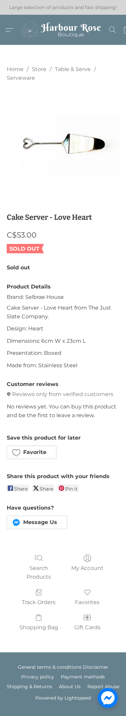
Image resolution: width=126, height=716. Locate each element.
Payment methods (83, 677)
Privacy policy (37, 677)
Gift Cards (87, 627)
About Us (70, 687)
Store (39, 69)
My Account (87, 568)
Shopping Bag (38, 627)
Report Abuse (103, 687)
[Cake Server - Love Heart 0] (63, 145)
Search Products (39, 572)
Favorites (87, 602)
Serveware (21, 78)
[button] (63, 30)
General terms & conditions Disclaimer (63, 667)
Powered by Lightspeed (63, 698)
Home (15, 69)
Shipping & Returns (29, 687)
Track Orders (38, 602)
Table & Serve (73, 69)
